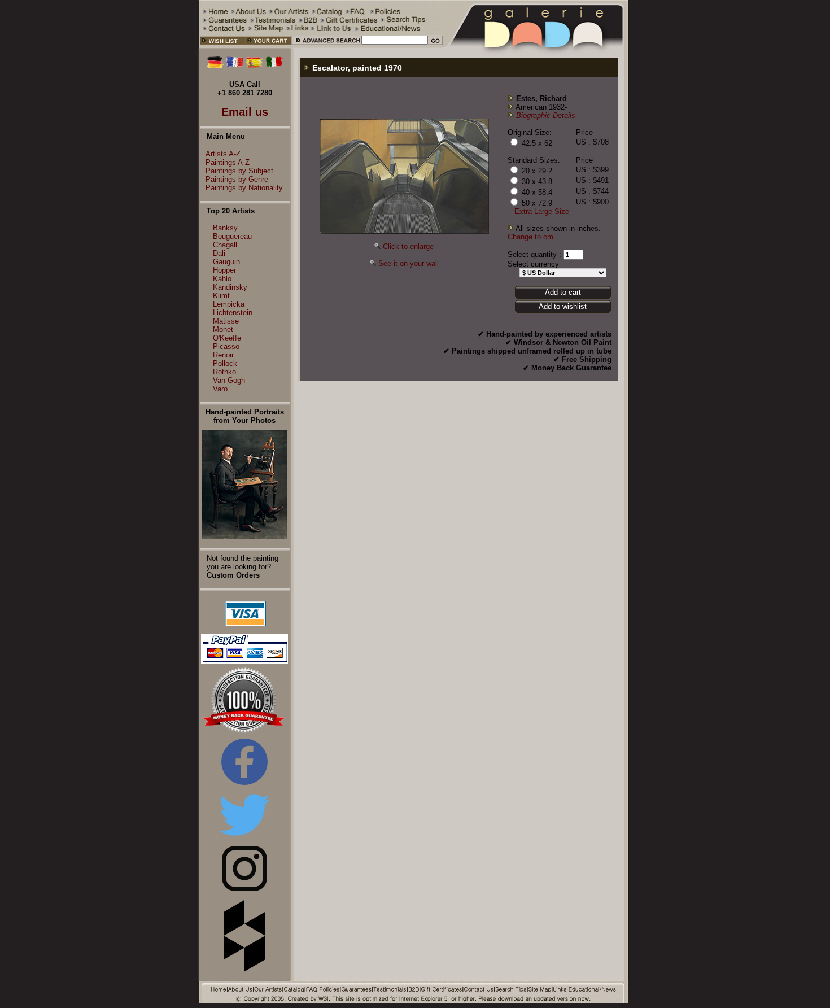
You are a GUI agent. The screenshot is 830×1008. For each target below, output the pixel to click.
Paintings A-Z (228, 162)
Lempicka (228, 304)
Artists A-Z (223, 154)
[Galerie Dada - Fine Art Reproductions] (536, 46)
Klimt (221, 295)
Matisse (226, 321)
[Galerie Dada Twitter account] (244, 838)
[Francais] (234, 65)
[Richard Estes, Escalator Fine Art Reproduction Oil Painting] (404, 231)
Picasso (226, 346)
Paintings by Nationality (244, 188)
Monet (223, 329)
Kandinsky (230, 287)
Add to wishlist (563, 306)
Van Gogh (229, 380)
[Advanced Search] (326, 46)
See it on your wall (408, 263)
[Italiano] (274, 65)
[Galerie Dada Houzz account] (244, 969)
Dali (219, 253)
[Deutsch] (215, 65)
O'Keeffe (227, 338)
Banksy (225, 228)
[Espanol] (254, 65)
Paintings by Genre (237, 179)
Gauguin (226, 262)
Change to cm (530, 237)
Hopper (224, 270)
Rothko (224, 372)
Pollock (225, 363)
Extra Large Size (541, 211)
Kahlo (222, 278)
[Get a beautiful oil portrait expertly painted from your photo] (244, 537)
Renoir (223, 355)
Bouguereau (232, 236)
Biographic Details (545, 115)
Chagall (225, 245)
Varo (220, 389)
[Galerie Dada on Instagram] (244, 888)
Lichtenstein (232, 312)
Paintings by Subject (239, 171)
